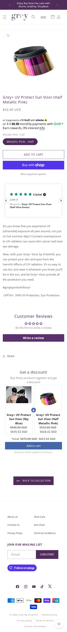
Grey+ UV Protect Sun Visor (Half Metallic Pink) (48, 419)
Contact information (35, 626)
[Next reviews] (61, 200)
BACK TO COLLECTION (36, 480)
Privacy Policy (15, 533)
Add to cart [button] (34, 446)
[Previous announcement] (10, 5)
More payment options (33, 174)
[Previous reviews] (6, 200)
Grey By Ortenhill (28, 614)
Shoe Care (39, 516)
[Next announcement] (57, 5)
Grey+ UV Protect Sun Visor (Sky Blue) (19, 419)
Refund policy (49, 614)
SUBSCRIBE (47, 554)
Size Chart (39, 524)
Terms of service (45, 620)
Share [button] (10, 356)
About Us (12, 516)
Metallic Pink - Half (20, 141)
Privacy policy (24, 620)
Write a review (33, 338)
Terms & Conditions (45, 533)
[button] (5, 17)
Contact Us (13, 524)
